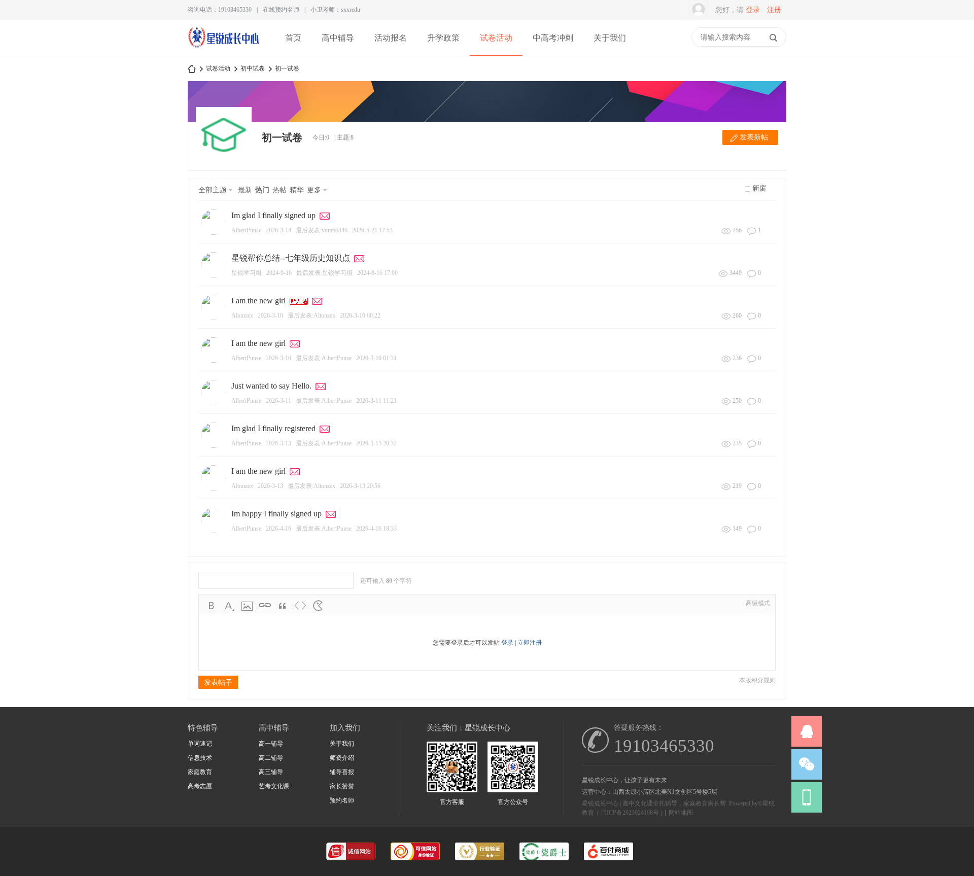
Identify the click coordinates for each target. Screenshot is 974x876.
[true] (773, 37)
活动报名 (390, 37)
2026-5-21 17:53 (372, 230)
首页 (293, 37)
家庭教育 (200, 772)
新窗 (759, 188)
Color (229, 605)
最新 (245, 190)
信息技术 (200, 757)
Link (264, 605)
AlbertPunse (246, 230)
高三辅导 (271, 772)
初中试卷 (252, 68)
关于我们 (610, 37)
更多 (314, 190)
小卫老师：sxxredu (335, 9)
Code (300, 605)
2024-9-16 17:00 (377, 272)
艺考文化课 (274, 786)
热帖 (279, 190)
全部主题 (212, 190)
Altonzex (242, 315)
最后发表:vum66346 (321, 230)
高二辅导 (271, 757)
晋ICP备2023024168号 (630, 812)
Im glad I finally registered (273, 428)
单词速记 (200, 743)
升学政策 (443, 37)
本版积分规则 (757, 680)
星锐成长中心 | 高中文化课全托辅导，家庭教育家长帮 (192, 68)
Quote (282, 605)
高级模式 (758, 603)
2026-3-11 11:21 (376, 400)
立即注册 (529, 642)
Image (247, 605)
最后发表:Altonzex (311, 315)
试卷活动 (496, 37)
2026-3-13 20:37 (376, 443)
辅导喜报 (342, 772)
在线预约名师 (281, 9)
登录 (753, 10)
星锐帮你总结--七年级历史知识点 (290, 258)
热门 (262, 190)
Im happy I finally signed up (276, 513)
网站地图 (681, 812)
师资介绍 (342, 757)
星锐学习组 (246, 272)
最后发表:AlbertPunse (324, 358)
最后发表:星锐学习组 (324, 272)
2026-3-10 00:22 (360, 315)
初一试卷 (287, 68)
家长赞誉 (342, 786)
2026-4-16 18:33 (376, 528)
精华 (297, 190)
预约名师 (342, 800)
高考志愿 (200, 786)
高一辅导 (271, 743)
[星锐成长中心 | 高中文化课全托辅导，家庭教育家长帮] (224, 46)
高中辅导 (338, 37)
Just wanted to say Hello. (271, 385)
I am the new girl (258, 300)
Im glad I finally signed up (273, 215)
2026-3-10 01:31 (376, 358)
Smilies (318, 605)
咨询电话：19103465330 (220, 9)
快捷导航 (686, 38)
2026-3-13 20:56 (360, 485)
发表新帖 (754, 137)
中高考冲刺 (553, 37)
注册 (774, 10)
